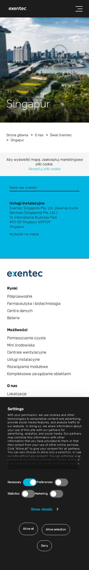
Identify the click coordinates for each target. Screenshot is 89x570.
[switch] (61, 482)
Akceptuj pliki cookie (44, 169)
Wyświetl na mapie (24, 234)
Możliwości (17, 330)
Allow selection (56, 529)
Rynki (12, 288)
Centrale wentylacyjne (26, 352)
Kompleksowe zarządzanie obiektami (39, 373)
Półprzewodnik (20, 296)
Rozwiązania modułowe (27, 366)
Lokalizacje (17, 394)
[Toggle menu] (79, 8)
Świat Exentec (61, 135)
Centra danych (20, 310)
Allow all (28, 528)
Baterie (13, 318)
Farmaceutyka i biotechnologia (34, 303)
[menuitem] (17, 8)
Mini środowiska (21, 345)
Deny (44, 545)
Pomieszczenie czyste (26, 338)
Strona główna (17, 135)
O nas (39, 135)
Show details (41, 509)
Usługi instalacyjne (23, 359)
